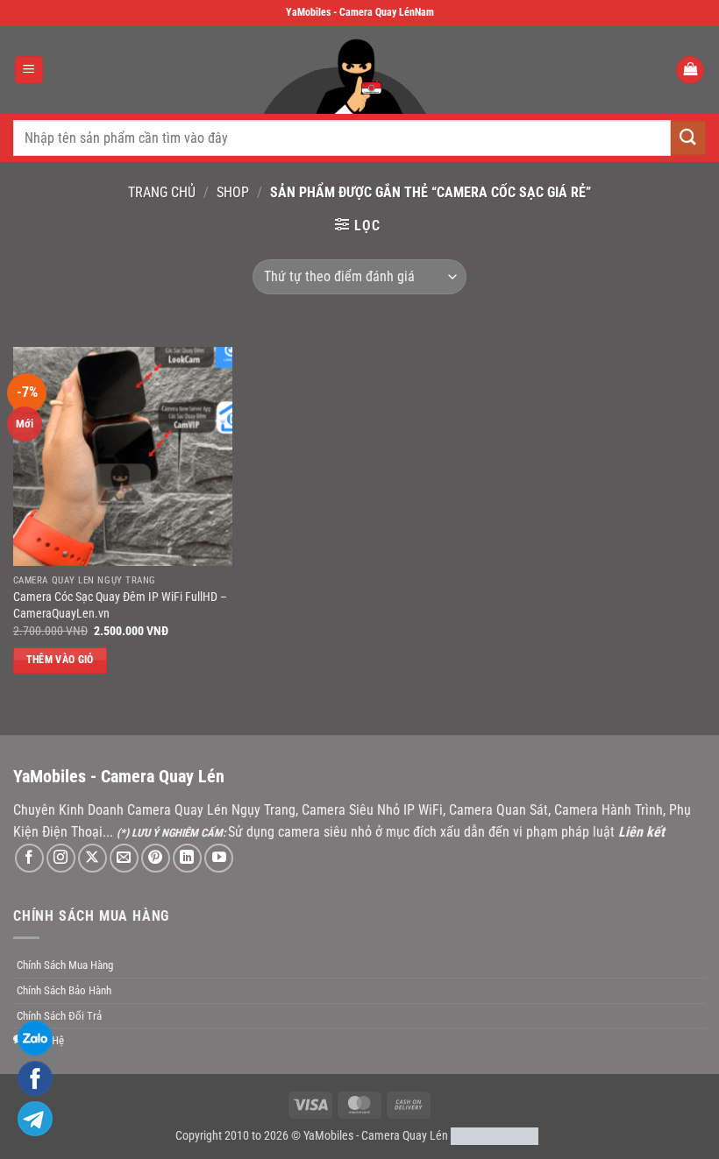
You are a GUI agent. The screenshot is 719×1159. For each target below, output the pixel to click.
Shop (233, 192)
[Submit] (688, 138)
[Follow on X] (92, 858)
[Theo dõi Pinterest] (155, 858)
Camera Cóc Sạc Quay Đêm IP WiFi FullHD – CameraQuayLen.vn (120, 605)
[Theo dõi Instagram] (60, 858)
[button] (29, 70)
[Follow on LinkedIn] (187, 858)
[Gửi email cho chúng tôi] (124, 858)
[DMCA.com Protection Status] (494, 1135)
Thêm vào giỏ (60, 660)
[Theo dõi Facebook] (29, 858)
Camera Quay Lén (404, 1135)
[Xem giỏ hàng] (690, 70)
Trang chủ (162, 192)
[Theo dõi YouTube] (218, 858)
